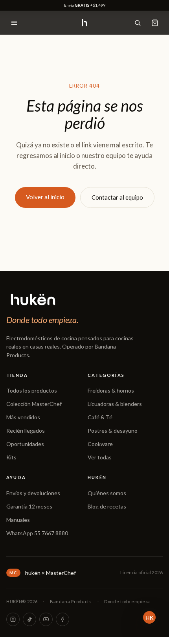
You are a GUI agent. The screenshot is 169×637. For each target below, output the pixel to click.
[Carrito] (155, 23)
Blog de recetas (107, 506)
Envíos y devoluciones (33, 493)
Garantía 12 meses (29, 506)
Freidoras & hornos (111, 390)
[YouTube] (46, 619)
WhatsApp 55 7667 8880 (37, 533)
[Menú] (14, 23)
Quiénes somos (107, 493)
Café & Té (100, 417)
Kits (11, 457)
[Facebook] (62, 619)
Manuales (18, 519)
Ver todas (100, 457)
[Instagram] (13, 619)
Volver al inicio (45, 196)
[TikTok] (29, 619)
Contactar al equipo (117, 197)
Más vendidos (23, 417)
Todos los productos (31, 390)
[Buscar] (137, 23)
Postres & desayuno (113, 430)
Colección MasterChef (34, 403)
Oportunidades (25, 444)
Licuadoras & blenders (115, 403)
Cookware (100, 444)
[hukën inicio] (84, 22)
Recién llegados (25, 430)
